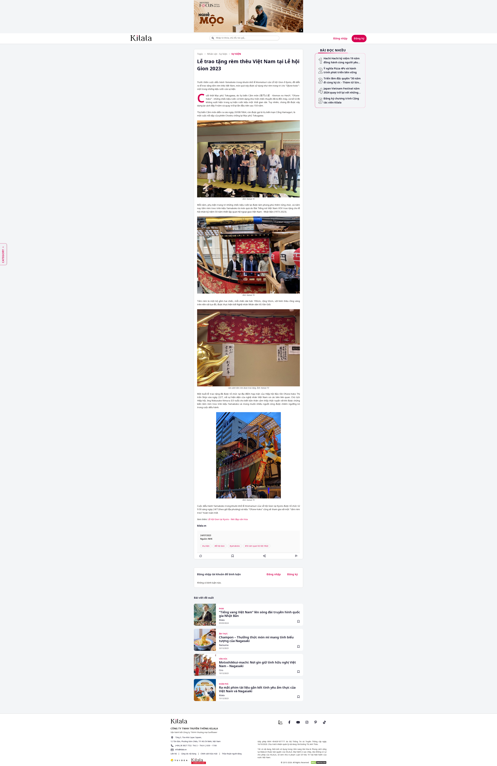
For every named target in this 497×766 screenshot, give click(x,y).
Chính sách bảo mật (209, 753)
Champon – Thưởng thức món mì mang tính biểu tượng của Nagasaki (256, 639)
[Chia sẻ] (264, 555)
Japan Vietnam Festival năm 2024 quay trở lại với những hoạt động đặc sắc (342, 91)
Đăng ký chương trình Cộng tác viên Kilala (341, 100)
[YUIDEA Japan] (179, 760)
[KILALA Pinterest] (316, 722)
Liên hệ (174, 753)
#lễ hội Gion (220, 546)
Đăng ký (359, 38)
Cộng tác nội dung (189, 753)
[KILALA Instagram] (307, 722)
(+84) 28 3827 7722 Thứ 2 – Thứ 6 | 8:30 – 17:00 (196, 745)
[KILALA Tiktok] (324, 722)
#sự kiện (205, 546)
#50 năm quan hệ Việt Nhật (256, 546)
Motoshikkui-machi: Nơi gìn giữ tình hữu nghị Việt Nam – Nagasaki (257, 664)
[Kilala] (141, 38)
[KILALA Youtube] (298, 722)
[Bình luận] (200, 555)
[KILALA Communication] (198, 761)
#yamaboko (235, 546)
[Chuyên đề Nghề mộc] (248, 16)
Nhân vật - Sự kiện (217, 53)
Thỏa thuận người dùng (232, 753)
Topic (200, 53)
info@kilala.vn (181, 749)
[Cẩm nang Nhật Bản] (208, 721)
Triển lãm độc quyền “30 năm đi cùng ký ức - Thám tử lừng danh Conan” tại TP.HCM (342, 81)
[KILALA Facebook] (280, 722)
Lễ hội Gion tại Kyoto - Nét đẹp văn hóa (228, 519)
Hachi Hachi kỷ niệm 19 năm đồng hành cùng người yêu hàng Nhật (342, 60)
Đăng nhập (340, 38)
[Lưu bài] (232, 555)
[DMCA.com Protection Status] (318, 762)
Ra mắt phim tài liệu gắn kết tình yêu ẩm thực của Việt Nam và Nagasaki (257, 689)
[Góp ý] (296, 555)
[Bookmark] (298, 621)
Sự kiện (236, 53)
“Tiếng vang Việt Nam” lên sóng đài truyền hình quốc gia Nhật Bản (259, 614)
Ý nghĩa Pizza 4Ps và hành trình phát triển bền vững (340, 70)
